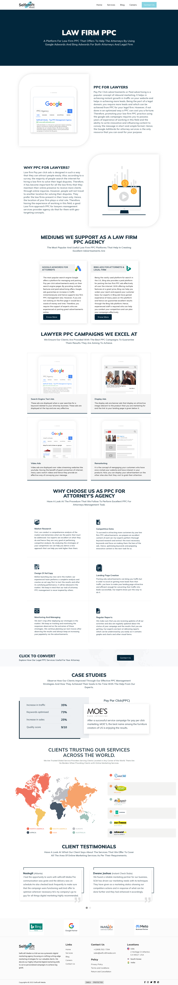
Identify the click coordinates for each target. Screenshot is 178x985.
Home (99, 5)
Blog (122, 5)
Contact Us (149, 5)
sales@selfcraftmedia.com (105, 953)
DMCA (88, 982)
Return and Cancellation (101, 971)
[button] (87, 908)
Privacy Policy (97, 964)
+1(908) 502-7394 (102, 949)
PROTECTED (98, 982)
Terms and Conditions (100, 968)
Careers (133, 5)
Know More (51, 317)
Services (111, 5)
